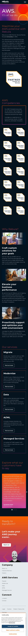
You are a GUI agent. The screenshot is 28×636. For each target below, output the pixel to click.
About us (4, 568)
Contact (4, 600)
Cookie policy (12, 622)
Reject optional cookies (13, 630)
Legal (3, 609)
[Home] (7, 2)
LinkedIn (4, 598)
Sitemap (4, 612)
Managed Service (7, 590)
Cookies (9, 609)
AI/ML (3, 588)
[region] (13, 624)
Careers (4, 573)
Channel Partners (7, 570)
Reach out (6, 544)
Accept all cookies (13, 626)
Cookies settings (13, 633)
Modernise (5, 583)
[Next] (26, 492)
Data (3, 585)
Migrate (4, 581)
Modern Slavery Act (18, 609)
